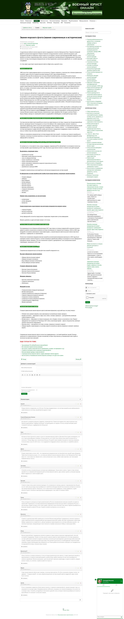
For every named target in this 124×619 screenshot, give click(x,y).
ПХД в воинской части (93, 111)
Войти (87, 302)
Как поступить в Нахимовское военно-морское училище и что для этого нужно (42, 355)
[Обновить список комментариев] (80, 399)
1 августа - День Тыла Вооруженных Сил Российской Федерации (93, 135)
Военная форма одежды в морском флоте (33, 352)
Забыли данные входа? (91, 305)
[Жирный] (22, 375)
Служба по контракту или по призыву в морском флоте (36, 350)
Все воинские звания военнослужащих (32, 346)
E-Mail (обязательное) (27, 371)
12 (30, 405)
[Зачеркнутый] (30, 375)
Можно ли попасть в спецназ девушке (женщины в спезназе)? (94, 245)
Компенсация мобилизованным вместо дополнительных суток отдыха (95, 159)
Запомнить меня (90, 293)
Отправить (24, 393)
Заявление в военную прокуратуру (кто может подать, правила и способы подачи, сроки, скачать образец (94, 265)
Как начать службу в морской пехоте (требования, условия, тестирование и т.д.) (43, 348)
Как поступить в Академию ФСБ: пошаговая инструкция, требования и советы (95, 164)
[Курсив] (25, 375)
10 (30, 433)
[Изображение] (32, 375)
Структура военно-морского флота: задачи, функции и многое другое (40, 353)
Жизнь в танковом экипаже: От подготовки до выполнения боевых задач (95, 144)
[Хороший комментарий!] (78, 404)
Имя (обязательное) (26, 367)
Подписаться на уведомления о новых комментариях (28, 390)
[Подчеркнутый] (27, 375)
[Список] (39, 375)
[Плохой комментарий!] (81, 404)
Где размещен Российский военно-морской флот (35, 345)
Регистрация (88, 307)
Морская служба (30, 45)
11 (30, 418)
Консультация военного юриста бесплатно (65, 614)
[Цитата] (37, 375)
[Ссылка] (34, 375)
